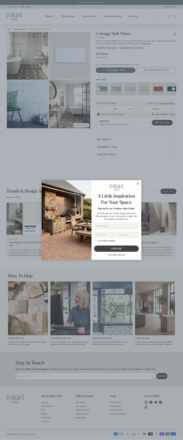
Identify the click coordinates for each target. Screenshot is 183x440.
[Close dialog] (138, 183)
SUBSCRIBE (116, 248)
